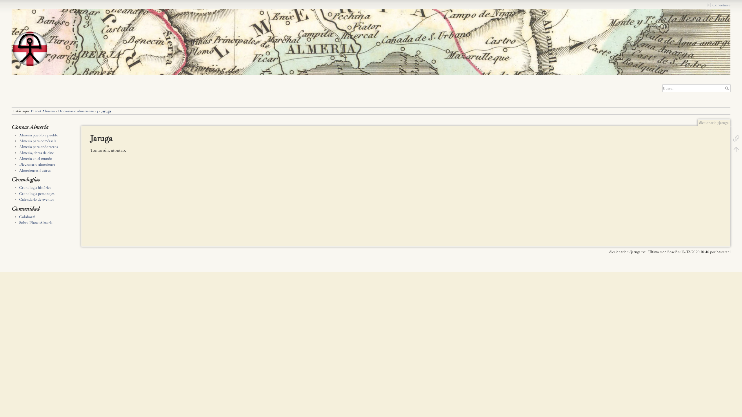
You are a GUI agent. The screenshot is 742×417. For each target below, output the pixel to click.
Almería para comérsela (38, 141)
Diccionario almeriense (76, 111)
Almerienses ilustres (35, 170)
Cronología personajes (36, 193)
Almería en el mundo (35, 158)
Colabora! (27, 217)
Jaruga (106, 111)
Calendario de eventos (36, 199)
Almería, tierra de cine (36, 153)
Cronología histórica (35, 187)
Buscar (727, 88)
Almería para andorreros (38, 147)
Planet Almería (43, 111)
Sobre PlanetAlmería (35, 222)
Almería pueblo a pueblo (38, 135)
